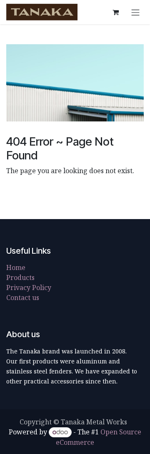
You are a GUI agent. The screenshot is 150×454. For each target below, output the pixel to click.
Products (20, 277)
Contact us (22, 297)
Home (15, 267)
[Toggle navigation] (135, 12)
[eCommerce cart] (115, 12)
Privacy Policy (28, 287)
